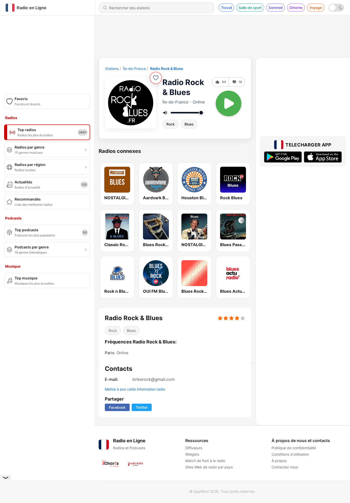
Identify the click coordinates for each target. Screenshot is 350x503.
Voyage (315, 7)
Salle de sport (250, 7)
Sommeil (276, 7)
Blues (189, 124)
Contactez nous (285, 467)
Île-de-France (134, 68)
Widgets (192, 454)
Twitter (142, 407)
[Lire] (228, 103)
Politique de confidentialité (294, 448)
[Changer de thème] (336, 8)
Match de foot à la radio (205, 460)
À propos (279, 460)
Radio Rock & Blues (166, 68)
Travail (226, 7)
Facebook (117, 407)
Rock (170, 124)
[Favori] (156, 78)
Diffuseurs (193, 448)
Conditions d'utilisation (290, 454)
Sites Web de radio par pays (209, 467)
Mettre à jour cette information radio (135, 389)
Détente (296, 7)
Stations (112, 68)
